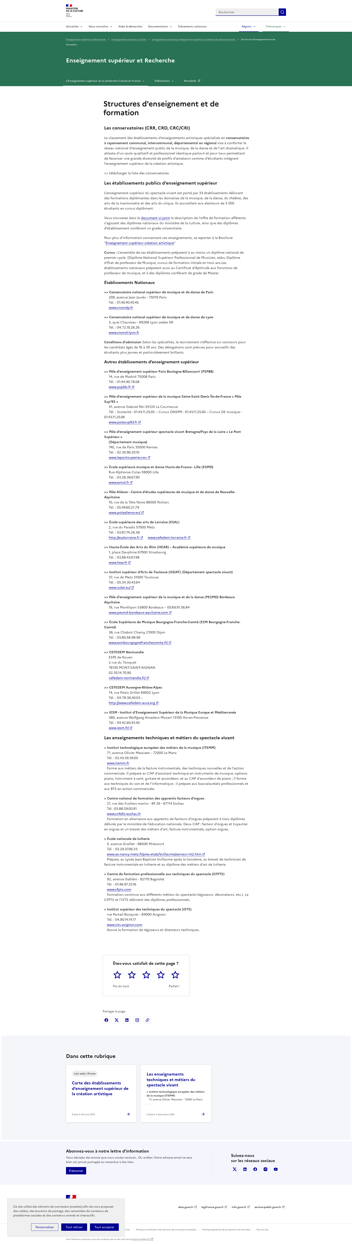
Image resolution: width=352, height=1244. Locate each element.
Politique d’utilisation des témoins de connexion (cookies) (166, 1229)
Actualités (72, 26)
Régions (247, 26)
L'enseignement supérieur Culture (129, 39)
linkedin (245, 1169)
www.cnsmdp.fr (121, 307)
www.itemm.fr (118, 763)
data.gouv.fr (185, 1207)
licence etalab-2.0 (140, 1239)
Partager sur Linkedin (127, 1020)
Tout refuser (74, 1227)
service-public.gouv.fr (267, 1207)
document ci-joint (155, 217)
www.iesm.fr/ (119, 727)
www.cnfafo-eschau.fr (124, 813)
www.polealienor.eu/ (124, 512)
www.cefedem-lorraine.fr (167, 537)
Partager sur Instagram (137, 1020)
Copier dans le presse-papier (147, 1020)
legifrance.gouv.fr (212, 1207)
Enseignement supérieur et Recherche (86, 39)
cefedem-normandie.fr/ (127, 677)
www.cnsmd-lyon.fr (124, 332)
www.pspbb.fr (120, 386)
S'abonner (76, 1171)
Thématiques (273, 26)
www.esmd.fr (119, 482)
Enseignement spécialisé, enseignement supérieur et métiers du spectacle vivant (194, 39)
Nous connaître (98, 26)
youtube (275, 1169)
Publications (162, 81)
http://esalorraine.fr (124, 537)
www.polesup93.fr (123, 422)
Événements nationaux (192, 26)
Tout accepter (104, 1227)
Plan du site (262, 1229)
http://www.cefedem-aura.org (132, 702)
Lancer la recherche (282, 12)
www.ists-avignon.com (124, 924)
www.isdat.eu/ (120, 587)
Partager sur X (116, 1020)
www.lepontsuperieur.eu (128, 457)
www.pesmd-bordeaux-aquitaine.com (138, 612)
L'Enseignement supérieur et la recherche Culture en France (103, 81)
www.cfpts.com (119, 889)
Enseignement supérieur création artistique (140, 242)
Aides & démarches (130, 26)
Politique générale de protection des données (226, 1229)
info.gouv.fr (239, 1207)
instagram (265, 1169)
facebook (255, 1169)
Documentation (158, 26)
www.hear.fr (118, 562)
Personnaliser (45, 1227)
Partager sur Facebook (106, 1020)
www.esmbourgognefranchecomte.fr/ (138, 642)
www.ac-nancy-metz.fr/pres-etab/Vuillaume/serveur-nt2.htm (154, 854)
